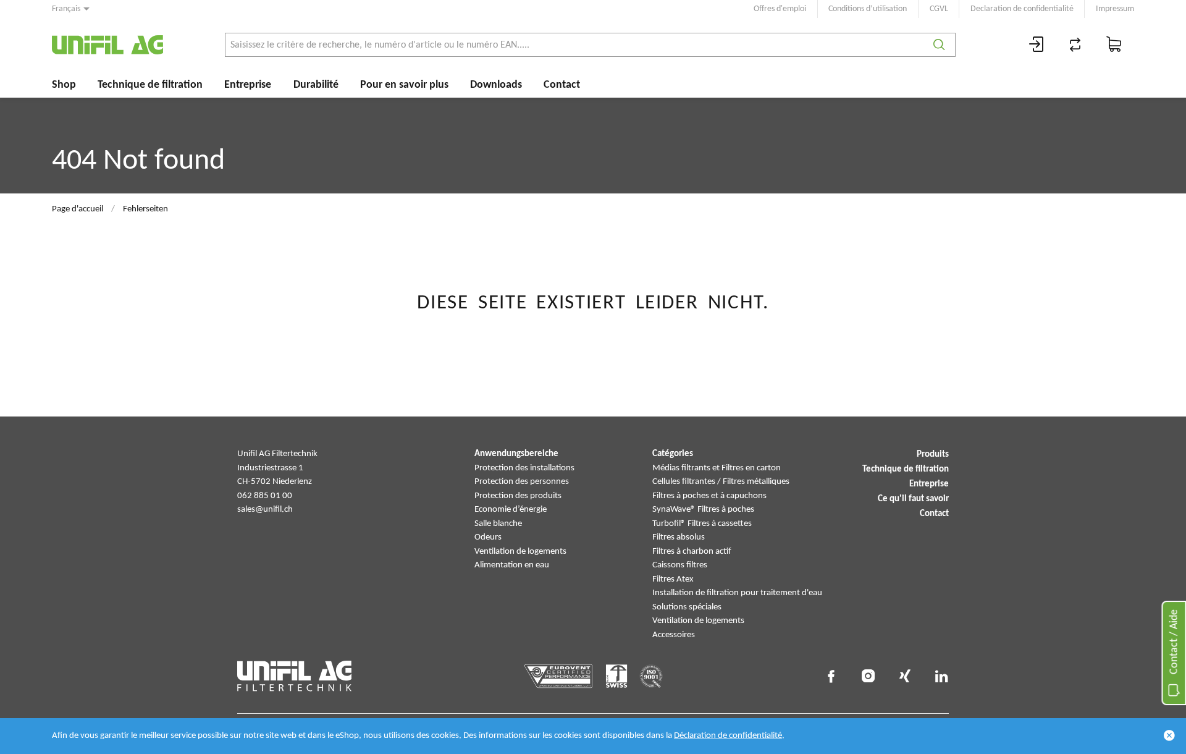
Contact (562, 85)
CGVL (939, 9)
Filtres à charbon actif (691, 551)
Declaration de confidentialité (1022, 9)
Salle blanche (498, 523)
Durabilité (316, 85)
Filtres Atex (673, 579)
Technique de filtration (150, 85)
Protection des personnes (521, 481)
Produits (933, 454)
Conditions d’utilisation (867, 9)
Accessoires (673, 635)
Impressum (1115, 9)
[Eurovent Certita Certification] (559, 676)
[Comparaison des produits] (1075, 45)
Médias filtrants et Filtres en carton (716, 468)
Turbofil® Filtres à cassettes (702, 523)
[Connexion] (1036, 45)
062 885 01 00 (264, 496)
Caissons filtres (679, 565)
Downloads (496, 85)
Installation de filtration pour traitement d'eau (737, 593)
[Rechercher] (939, 45)
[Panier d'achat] (1114, 45)
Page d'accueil (77, 209)
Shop (64, 85)
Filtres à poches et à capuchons (709, 496)
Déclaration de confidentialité (728, 735)
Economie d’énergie (510, 509)
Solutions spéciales (686, 607)
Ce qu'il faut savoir (913, 499)
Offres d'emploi (780, 9)
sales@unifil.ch (265, 509)
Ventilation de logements (520, 551)
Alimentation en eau (511, 565)
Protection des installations (524, 468)
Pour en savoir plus (404, 85)
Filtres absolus (678, 537)
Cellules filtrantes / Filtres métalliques (720, 481)
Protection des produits (517, 496)
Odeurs (488, 537)
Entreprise (247, 85)
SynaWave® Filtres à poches (703, 509)
